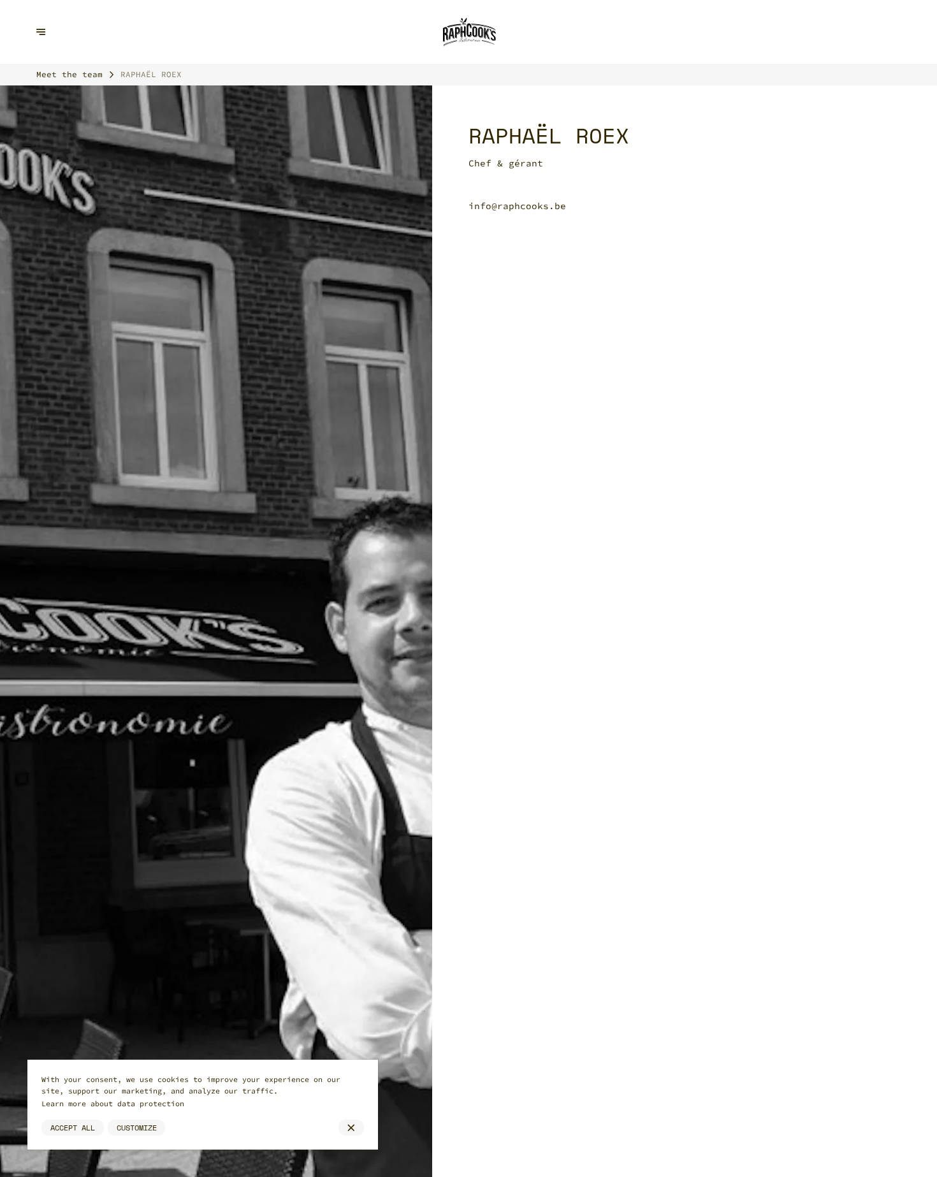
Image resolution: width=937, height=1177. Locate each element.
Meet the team (69, 74)
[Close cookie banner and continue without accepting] (350, 1128)
